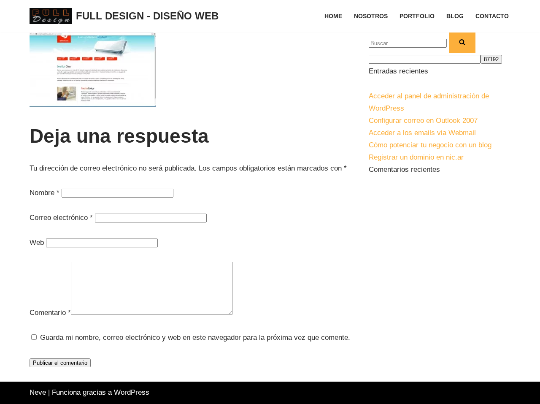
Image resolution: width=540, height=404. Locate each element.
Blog (455, 16)
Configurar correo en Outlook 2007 (423, 121)
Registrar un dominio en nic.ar (416, 157)
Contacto (492, 16)
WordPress (131, 392)
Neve (38, 392)
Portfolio (417, 16)
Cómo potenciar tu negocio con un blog (430, 145)
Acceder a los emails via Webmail (422, 133)
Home (333, 16)
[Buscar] (462, 43)
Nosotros (371, 16)
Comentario (50, 313)
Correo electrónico (61, 218)
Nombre (44, 193)
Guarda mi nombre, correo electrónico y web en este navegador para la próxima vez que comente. (195, 338)
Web (37, 243)
